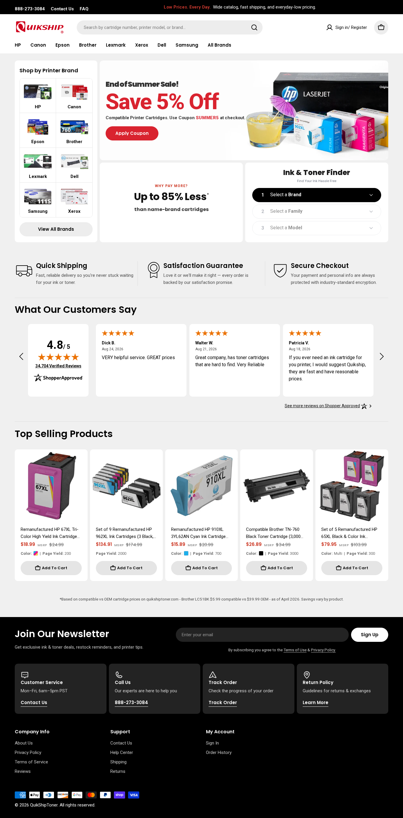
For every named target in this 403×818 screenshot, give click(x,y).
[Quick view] (79, 462)
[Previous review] (21, 356)
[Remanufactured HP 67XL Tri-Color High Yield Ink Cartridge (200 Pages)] (51, 485)
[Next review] (381, 356)
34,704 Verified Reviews (58, 365)
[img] (58, 357)
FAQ (84, 9)
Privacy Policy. (323, 649)
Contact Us (62, 9)
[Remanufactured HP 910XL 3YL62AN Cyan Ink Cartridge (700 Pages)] (201, 485)
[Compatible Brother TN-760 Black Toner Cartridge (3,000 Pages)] (276, 485)
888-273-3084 (30, 9)
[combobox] (170, 27)
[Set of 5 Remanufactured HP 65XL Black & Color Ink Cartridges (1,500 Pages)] (351, 485)
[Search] (254, 27)
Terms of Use (295, 649)
